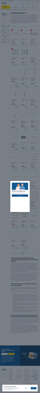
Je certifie (20, 195)
